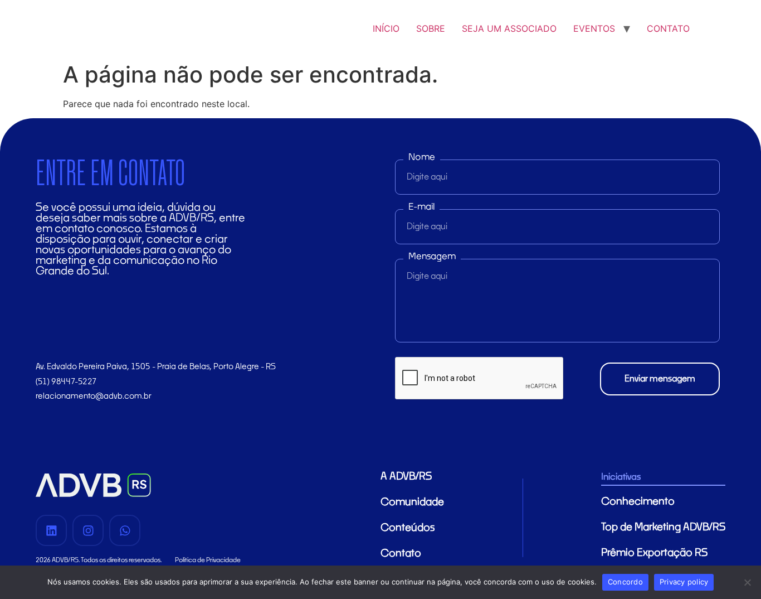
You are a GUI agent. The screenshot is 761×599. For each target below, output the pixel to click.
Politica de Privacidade (208, 560)
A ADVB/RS (406, 477)
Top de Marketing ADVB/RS (663, 528)
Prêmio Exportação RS (654, 553)
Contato (400, 554)
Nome (421, 157)
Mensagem (432, 256)
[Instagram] (88, 530)
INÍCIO (386, 28)
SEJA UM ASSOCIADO (509, 28)
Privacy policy (684, 581)
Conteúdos (407, 528)
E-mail (421, 206)
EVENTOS (594, 28)
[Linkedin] (51, 530)
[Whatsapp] (124, 530)
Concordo (625, 581)
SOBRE (430, 28)
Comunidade (412, 502)
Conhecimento (638, 502)
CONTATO (668, 28)
